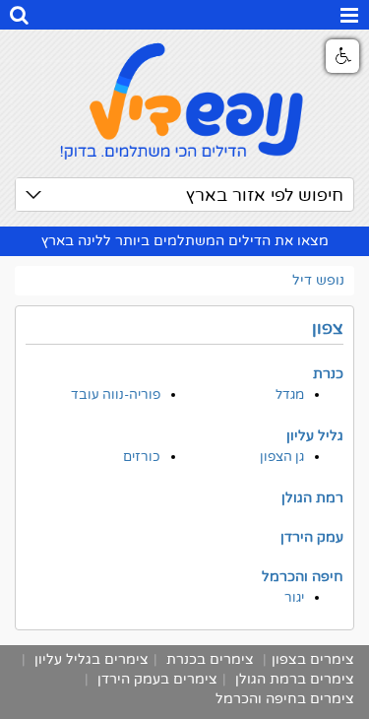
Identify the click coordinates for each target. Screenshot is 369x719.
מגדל (290, 395)
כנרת (328, 373)
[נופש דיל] (184, 98)
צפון (327, 328)
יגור (294, 598)
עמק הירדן (311, 537)
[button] (342, 56)
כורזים (141, 457)
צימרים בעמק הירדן (157, 679)
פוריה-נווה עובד (115, 395)
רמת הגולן (312, 498)
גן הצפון (282, 457)
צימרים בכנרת (210, 659)
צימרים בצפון (313, 659)
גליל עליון (314, 435)
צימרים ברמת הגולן (294, 679)
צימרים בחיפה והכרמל (284, 698)
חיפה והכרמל (302, 576)
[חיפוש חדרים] (19, 18)
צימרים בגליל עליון (91, 659)
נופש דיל (318, 280)
